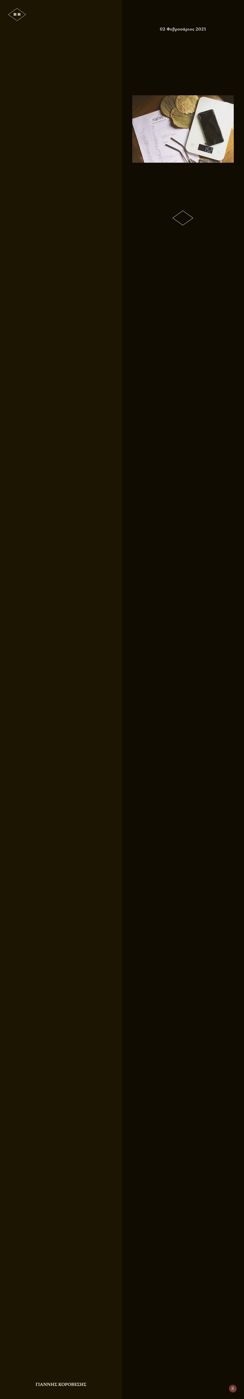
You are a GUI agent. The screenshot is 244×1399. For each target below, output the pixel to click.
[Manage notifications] (233, 1388)
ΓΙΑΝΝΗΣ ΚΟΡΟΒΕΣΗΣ (61, 1384)
